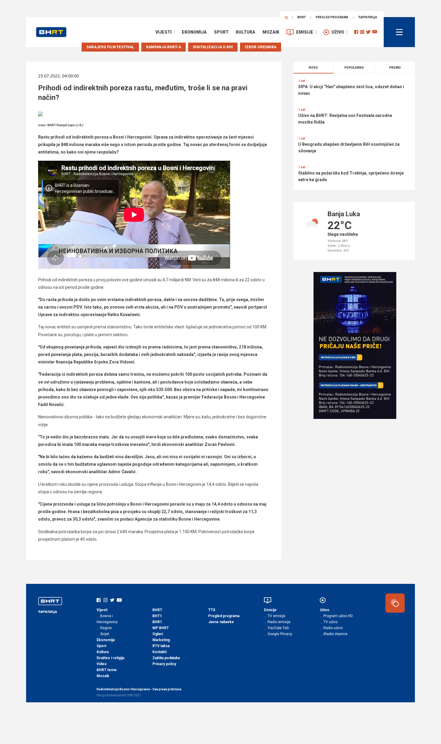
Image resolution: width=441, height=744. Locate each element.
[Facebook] (356, 32)
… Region (104, 628)
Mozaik (270, 32)
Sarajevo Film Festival (110, 47)
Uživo (338, 32)
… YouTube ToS (276, 628)
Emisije (304, 32)
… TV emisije (274, 616)
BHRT (301, 17)
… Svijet (103, 634)
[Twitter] (368, 32)
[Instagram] (362, 32)
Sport (221, 32)
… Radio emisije (277, 622)
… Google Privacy (278, 634)
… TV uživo (329, 622)
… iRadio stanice (333, 634)
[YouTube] (374, 32)
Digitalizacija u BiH (213, 47)
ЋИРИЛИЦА (367, 17)
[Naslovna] (51, 32)
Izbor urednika (260, 47)
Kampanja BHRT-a (163, 47)
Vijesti (163, 32)
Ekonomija (194, 32)
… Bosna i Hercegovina (107, 619)
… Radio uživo (331, 628)
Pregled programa (332, 17)
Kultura (245, 32)
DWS (130, 695)
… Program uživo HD (336, 616)
